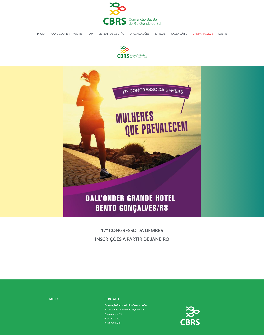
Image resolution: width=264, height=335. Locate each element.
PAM (90, 34)
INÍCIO (40, 34)
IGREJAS (160, 34)
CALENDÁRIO (179, 34)
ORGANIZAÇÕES (140, 34)
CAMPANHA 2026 (203, 34)
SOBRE (222, 34)
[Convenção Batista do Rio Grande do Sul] (132, 14)
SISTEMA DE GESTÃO (111, 34)
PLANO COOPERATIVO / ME (66, 34)
